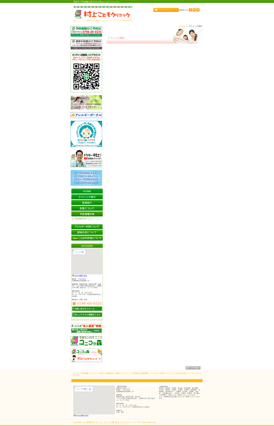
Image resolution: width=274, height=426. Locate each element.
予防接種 (84, 373)
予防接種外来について (83, 219)
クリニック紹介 (97, 373)
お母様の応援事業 (140, 373)
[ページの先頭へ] (194, 367)
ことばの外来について (184, 373)
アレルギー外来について (161, 373)
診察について (122, 373)
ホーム (182, 26)
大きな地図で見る (81, 275)
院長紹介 (110, 373)
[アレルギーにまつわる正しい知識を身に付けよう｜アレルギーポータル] (86, 117)
